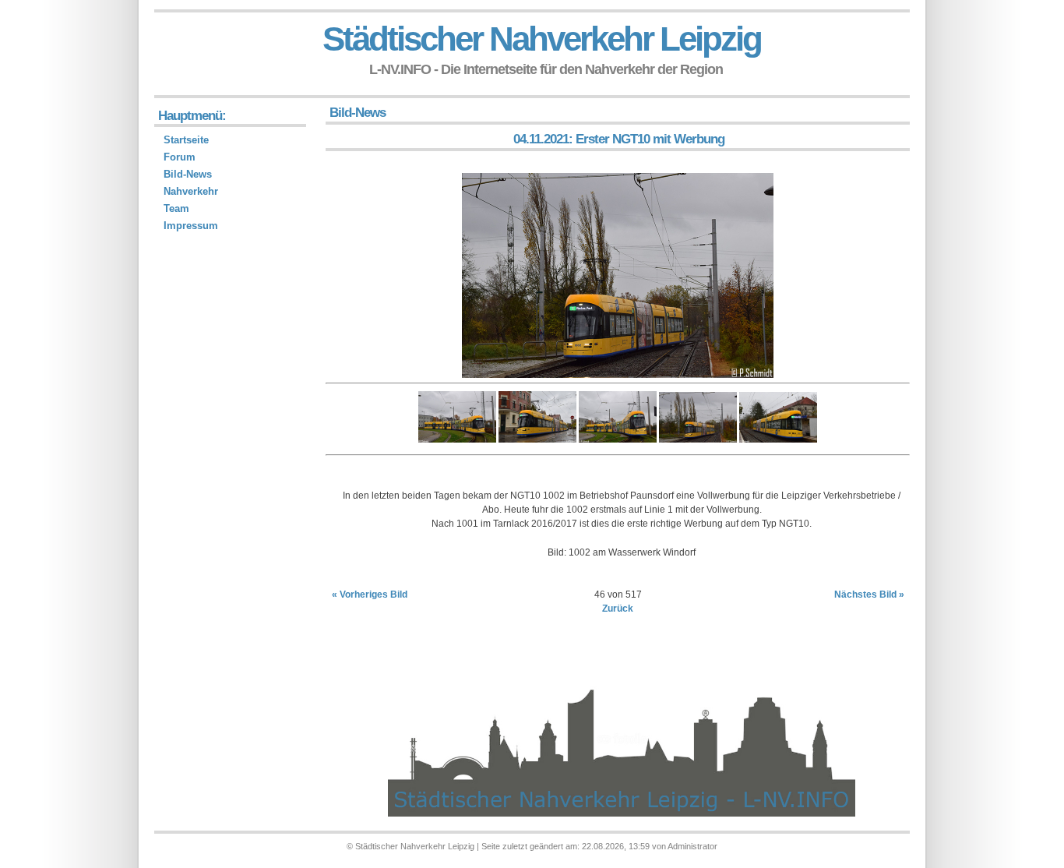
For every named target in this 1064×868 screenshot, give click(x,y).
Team (176, 208)
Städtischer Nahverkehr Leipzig (541, 38)
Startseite (186, 140)
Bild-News (188, 174)
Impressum (191, 225)
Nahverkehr (191, 191)
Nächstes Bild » (869, 594)
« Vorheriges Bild (369, 594)
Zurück (617, 608)
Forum (180, 157)
